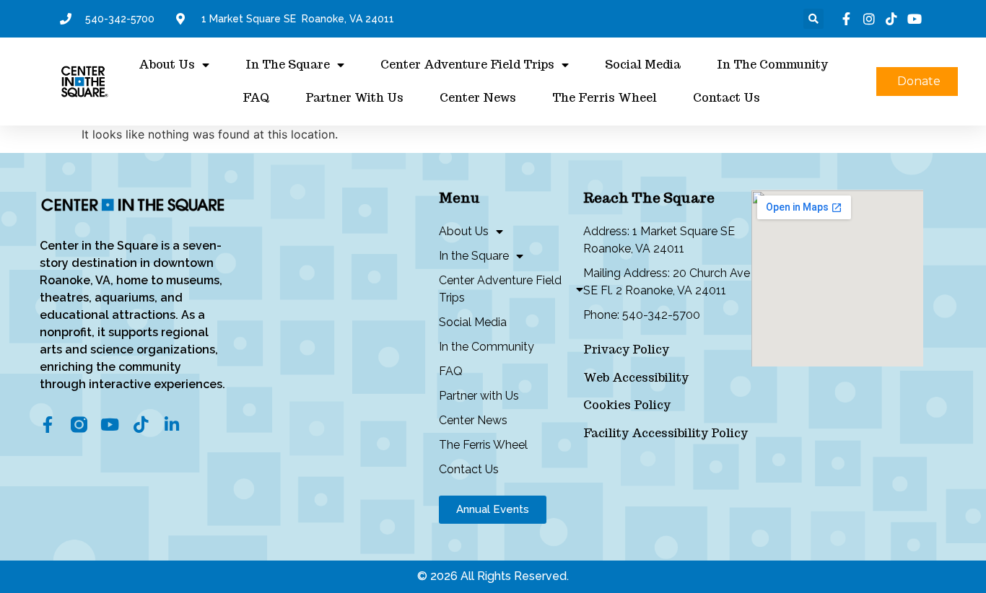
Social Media (643, 64)
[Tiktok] (141, 424)
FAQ (256, 97)
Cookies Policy (627, 405)
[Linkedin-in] (172, 424)
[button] (813, 19)
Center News (478, 97)
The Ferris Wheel (604, 97)
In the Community (772, 64)
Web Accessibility (636, 377)
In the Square (287, 64)
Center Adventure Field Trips (467, 64)
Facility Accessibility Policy (665, 433)
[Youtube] (110, 424)
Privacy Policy (626, 349)
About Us (167, 64)
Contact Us (726, 97)
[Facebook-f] (48, 424)
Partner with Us (354, 97)
